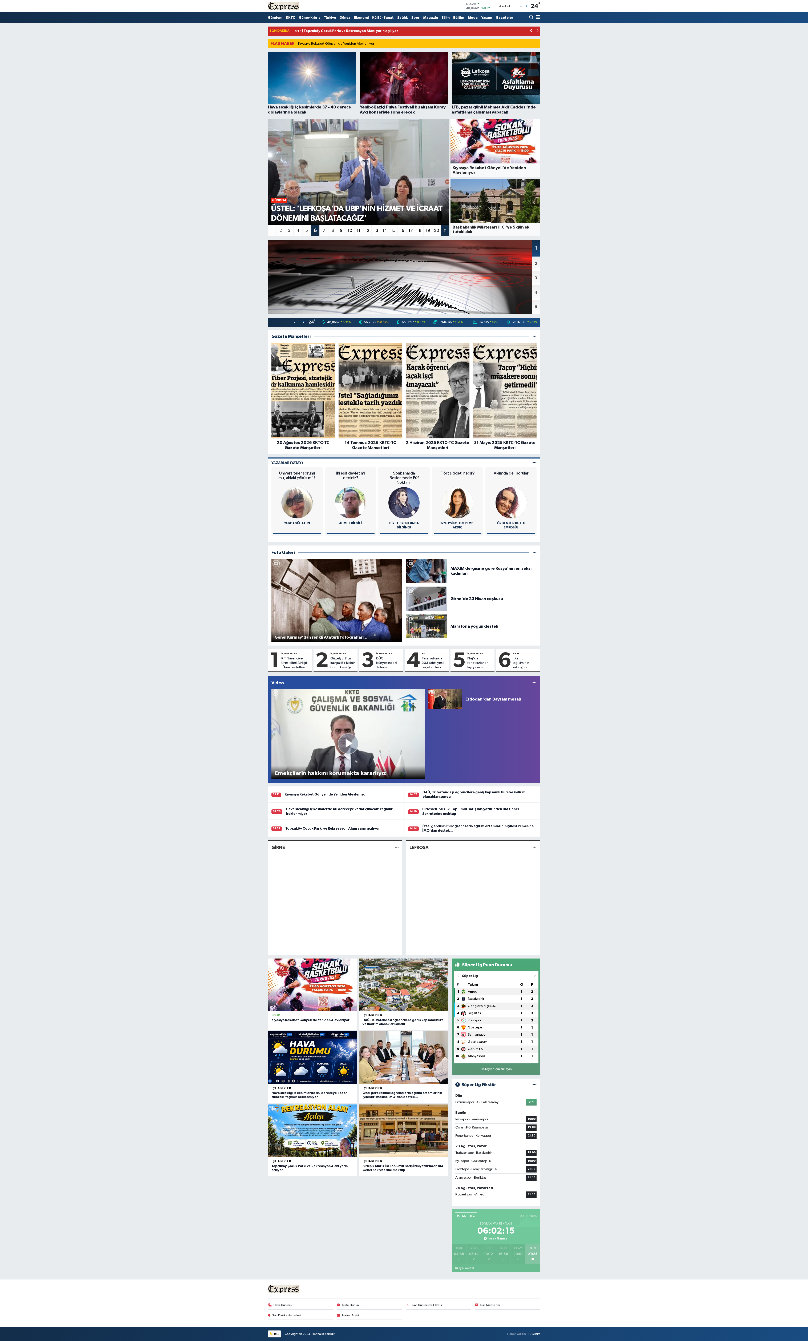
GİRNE (278, 847)
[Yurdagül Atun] (297, 502)
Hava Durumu (283, 1305)
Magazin (430, 17)
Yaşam (486, 17)
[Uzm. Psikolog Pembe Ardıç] (457, 502)
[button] (531, 31)
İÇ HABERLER (289, 653)
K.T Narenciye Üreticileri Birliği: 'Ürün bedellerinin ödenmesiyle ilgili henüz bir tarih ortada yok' (295, 663)
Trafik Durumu (351, 1305)
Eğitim (458, 17)
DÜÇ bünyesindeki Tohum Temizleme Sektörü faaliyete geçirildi (386, 663)
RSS (276, 1334)
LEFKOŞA (419, 847)
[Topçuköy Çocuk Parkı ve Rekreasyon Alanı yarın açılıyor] (312, 1130)
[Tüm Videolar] (535, 683)
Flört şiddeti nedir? (457, 473)
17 (410, 231)
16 (402, 231)
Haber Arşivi (350, 1315)
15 (393, 231)
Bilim (445, 17)
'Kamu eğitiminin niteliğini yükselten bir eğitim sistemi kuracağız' (524, 663)
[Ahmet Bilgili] (350, 502)
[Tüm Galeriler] (535, 552)
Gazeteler (504, 17)
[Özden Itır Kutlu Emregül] (511, 502)
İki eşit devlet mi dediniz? (350, 475)
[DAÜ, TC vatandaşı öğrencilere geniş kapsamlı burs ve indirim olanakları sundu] (403, 985)
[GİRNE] (397, 847)
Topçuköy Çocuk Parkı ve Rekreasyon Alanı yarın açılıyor (332, 828)
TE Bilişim (534, 1334)
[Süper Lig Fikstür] (535, 1085)
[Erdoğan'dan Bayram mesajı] (445, 699)
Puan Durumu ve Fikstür (426, 1305)
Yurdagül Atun (297, 523)
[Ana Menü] (537, 17)
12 (367, 231)
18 (419, 231)
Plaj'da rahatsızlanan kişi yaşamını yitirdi (477, 663)
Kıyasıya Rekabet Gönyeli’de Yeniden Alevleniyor (336, 43)
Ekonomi (361, 17)
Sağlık (402, 17)
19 (428, 231)
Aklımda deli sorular (511, 473)
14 (384, 231)
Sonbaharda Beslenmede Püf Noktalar (404, 478)
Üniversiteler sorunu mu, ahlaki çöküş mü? (297, 475)
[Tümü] (535, 336)
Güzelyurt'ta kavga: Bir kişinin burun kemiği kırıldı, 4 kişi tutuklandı (343, 663)
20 (436, 231)
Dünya (345, 17)
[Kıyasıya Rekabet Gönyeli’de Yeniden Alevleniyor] (312, 985)
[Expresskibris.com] (283, 6)
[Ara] (531, 17)
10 (350, 231)
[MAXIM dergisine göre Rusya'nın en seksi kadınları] (426, 571)
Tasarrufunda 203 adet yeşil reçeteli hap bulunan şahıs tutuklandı (433, 663)
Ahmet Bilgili (350, 523)
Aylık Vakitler (466, 1268)
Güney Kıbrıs (309, 17)
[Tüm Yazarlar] (535, 463)
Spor (415, 17)
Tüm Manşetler (490, 1305)
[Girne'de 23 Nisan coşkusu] (426, 598)
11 (358, 231)
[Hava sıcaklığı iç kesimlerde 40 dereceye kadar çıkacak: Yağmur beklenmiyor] (312, 1057)
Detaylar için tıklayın (496, 1069)
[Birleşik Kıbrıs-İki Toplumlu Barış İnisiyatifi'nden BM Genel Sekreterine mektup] (403, 1130)
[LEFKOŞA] (535, 847)
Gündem (275, 17)
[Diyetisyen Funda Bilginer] (404, 502)
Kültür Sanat (383, 17)
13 (376, 231)
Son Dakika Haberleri (286, 1315)
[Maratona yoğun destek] (426, 626)
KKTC (290, 17)
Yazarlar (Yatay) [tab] (287, 463)
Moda (473, 17)
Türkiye (330, 17)
